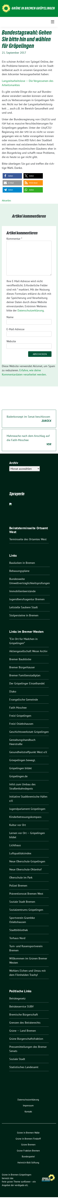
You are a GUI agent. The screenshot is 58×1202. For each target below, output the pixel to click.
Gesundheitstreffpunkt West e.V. (28, 752)
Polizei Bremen (18, 885)
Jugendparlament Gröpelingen (27, 809)
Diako (12, 691)
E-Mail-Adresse (15, 329)
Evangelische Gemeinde (23, 699)
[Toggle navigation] (52, 21)
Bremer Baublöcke (20, 659)
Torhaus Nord (17, 938)
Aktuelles (6, 200)
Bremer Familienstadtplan (24, 675)
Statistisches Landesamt (23, 1067)
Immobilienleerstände (22, 591)
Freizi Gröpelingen (20, 715)
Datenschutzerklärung (30, 310)
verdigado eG (21, 1185)
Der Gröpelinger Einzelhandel (27, 683)
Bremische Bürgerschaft (23, 1014)
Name (9, 317)
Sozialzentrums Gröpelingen (26, 909)
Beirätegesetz (17, 998)
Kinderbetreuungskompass (25, 817)
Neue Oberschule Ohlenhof (25, 869)
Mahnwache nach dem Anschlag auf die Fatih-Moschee (29, 440)
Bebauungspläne (19, 571)
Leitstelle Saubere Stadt (23, 607)
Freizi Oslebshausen (21, 723)
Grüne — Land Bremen (22, 1030)
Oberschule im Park (20, 877)
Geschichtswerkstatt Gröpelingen (29, 732)
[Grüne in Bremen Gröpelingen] (6, 8)
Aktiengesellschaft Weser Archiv (28, 651)
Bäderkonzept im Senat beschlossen (29, 419)
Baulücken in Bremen (22, 563)
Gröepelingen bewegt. (22, 760)
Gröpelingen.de (18, 776)
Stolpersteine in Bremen (23, 615)
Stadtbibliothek (18, 930)
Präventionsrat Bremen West (26, 893)
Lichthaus (15, 845)
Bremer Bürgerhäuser (22, 667)
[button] (12, 176)
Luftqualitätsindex (20, 853)
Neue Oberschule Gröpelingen (27, 861)
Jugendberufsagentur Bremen (27, 599)
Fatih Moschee (18, 707)
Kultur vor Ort (17, 825)
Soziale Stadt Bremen (22, 901)
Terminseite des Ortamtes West (28, 539)
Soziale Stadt (17, 1059)
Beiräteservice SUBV (21, 1006)
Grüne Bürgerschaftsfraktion (26, 1038)
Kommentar (14, 238)
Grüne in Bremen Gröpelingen (33, 8)
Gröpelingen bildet (20, 768)
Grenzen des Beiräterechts (25, 1022)
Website (11, 341)
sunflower (26, 1181)
